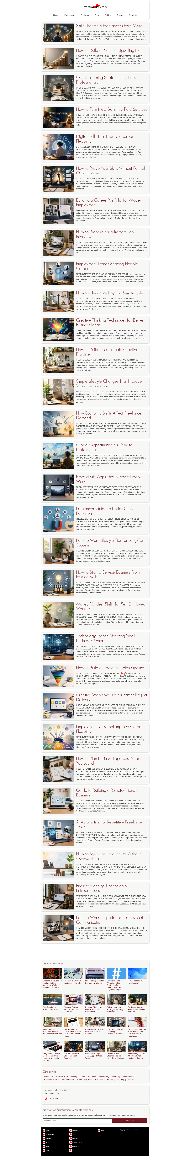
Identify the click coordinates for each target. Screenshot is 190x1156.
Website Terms (77, 1146)
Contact (74, 1134)
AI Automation (68, 1079)
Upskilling (120, 1079)
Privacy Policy (77, 1142)
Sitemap (74, 1138)
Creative (99, 1079)
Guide (82, 1077)
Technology (104, 1077)
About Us (133, 15)
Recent (120, 15)
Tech (97, 15)
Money (74, 1077)
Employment (128, 1077)
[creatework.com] (95, 5)
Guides (108, 15)
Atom (102, 1131)
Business (85, 15)
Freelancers (69, 15)
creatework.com (56, 1098)
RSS (73, 1150)
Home (56, 15)
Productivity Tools (84, 1079)
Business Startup (51, 1079)
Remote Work (62, 1077)
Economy (116, 1077)
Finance (109, 1079)
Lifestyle (130, 1079)
